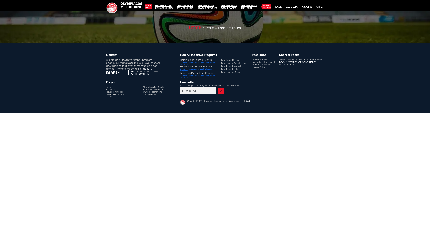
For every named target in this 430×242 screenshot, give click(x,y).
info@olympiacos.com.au (145, 71)
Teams (278, 6)
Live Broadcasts (259, 59)
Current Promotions (152, 91)
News (109, 96)
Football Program (267, 6)
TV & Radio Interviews (153, 89)
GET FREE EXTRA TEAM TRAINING (185, 7)
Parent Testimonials (115, 94)
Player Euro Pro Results (153, 87)
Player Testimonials (115, 91)
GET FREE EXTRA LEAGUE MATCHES (207, 7)
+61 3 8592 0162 (141, 73)
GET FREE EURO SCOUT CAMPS (229, 7)
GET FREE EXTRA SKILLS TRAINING (164, 7)
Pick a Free (148, 6)
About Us (307, 6)
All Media (292, 6)
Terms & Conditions (261, 64)
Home (195, 27)
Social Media (149, 94)
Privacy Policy (258, 66)
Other (319, 6)
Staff (248, 101)
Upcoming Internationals (263, 62)
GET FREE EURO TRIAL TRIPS (249, 7)
